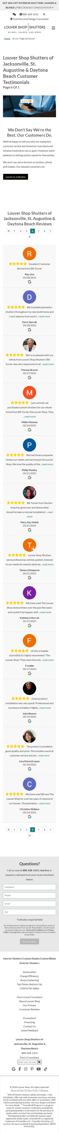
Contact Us (29, 1026)
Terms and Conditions (35, 930)
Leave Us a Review (15, 176)
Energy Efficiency (29, 976)
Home (7, 38)
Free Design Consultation (34, 7)
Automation (29, 971)
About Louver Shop (29, 1001)
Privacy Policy (32, 1090)
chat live (44, 870)
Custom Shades (31, 958)
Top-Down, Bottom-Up (29, 984)
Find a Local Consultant (29, 997)
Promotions (29, 1018)
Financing (29, 1022)
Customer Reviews (29, 1009)
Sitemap (44, 1090)
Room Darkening (29, 980)
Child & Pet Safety (29, 988)
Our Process (29, 1005)
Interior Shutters (12, 958)
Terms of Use (17, 1090)
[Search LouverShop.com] (39, 1062)
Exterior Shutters (29, 962)
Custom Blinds (48, 958)
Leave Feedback (29, 1030)
